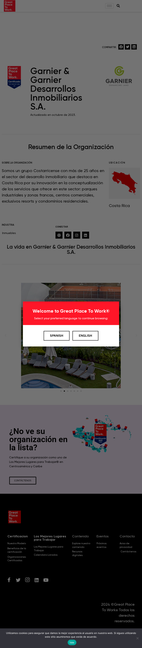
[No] (137, 638)
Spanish (56, 335)
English (85, 335)
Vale (72, 642)
